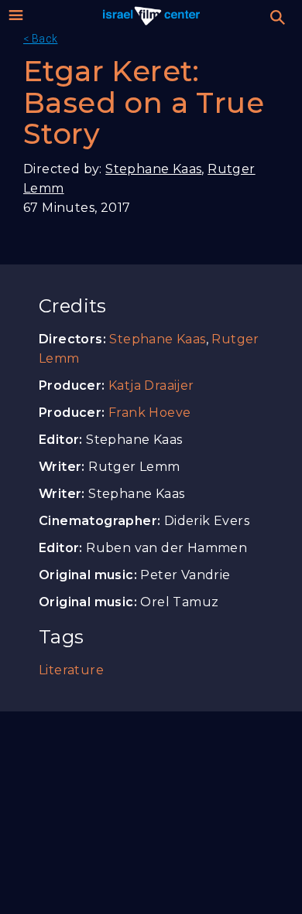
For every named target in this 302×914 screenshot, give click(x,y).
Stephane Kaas (153, 169)
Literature (71, 670)
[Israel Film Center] (151, 15)
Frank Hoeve (149, 412)
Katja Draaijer (151, 385)
